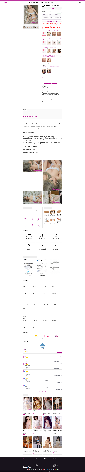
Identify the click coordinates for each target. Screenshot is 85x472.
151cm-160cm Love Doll (45, 304)
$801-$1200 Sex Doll (54, 320)
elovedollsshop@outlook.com (50, 0)
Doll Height (45, 2)
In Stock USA (24, 327)
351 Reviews (27, 351)
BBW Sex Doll (24, 286)
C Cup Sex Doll (24, 311)
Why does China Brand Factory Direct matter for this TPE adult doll (30, 152)
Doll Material (37, 2)
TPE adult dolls (53, 131)
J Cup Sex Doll (53, 313)
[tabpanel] (42, 373)
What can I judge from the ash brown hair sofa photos (29, 149)
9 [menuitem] (45, 391)
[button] (26, 361)
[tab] (24, 354)
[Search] (79, 2)
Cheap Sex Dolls (24, 320)
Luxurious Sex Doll (35, 320)
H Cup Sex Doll (34, 313)
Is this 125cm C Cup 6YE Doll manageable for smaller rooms (30, 146)
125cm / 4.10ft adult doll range (31, 142)
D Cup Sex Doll (34, 311)
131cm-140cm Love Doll (25, 304)
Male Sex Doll (53, 286)
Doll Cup (49, 2)
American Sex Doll (44, 293)
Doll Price (52, 2)
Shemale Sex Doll (44, 286)
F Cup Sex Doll (53, 311)
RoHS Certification (42, 275)
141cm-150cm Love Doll (35, 304)
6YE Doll (26, 110)
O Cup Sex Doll (24, 316)
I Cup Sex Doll (44, 313)
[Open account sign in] (80, 2)
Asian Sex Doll (24, 293)
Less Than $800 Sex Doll (45, 320)
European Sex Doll (54, 293)
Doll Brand (41, 2)
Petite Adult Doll (34, 286)
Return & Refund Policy (55, 465)
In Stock (36, 466)
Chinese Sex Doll (34, 293)
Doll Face (34, 2)
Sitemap (49, 471)
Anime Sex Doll (36, 463)
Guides (33, 327)
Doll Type (30, 2)
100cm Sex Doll (36, 464)
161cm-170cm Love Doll (54, 304)
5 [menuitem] (42, 391)
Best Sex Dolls (36, 465)
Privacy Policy (54, 463)
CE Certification (29, 275)
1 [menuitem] (39, 391)
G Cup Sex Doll (24, 313)
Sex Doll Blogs (45, 463)
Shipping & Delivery (55, 466)
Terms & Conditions (55, 464)
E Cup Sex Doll (44, 311)
